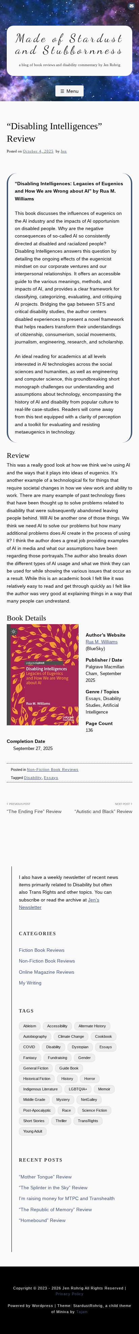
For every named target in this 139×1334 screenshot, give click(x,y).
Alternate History (92, 1026)
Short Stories (34, 1121)
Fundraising (57, 1058)
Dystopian (80, 1047)
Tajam (82, 1312)
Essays (51, 778)
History (67, 1079)
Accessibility (57, 1026)
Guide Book (69, 1068)
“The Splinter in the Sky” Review (53, 1187)
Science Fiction (94, 1110)
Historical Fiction (36, 1079)
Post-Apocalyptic (37, 1110)
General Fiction (35, 1068)
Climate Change (71, 1036)
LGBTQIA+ (78, 1089)
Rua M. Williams (102, 642)
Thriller (61, 1121)
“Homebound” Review (42, 1220)
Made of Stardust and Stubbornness (70, 44)
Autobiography (35, 1036)
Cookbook (103, 1036)
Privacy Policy (70, 1294)
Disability (33, 778)
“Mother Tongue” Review (45, 1176)
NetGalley (89, 1099)
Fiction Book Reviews (41, 950)
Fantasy (30, 1058)
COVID (29, 1047)
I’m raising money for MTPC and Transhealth (67, 1198)
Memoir (104, 1089)
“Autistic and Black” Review (103, 808)
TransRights (88, 1121)
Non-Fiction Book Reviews (53, 770)
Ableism (29, 1026)
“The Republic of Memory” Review (55, 1209)
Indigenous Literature (40, 1089)
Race (66, 1110)
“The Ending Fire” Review (34, 808)
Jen (64, 151)
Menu (72, 91)
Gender (84, 1058)
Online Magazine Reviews (46, 972)
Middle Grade (34, 1099)
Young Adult (32, 1131)
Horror (89, 1079)
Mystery (63, 1099)
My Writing (30, 982)
